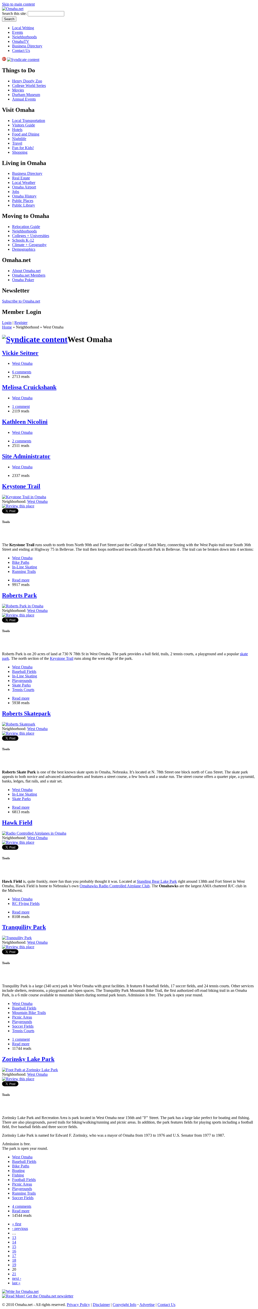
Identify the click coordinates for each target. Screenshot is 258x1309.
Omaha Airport (24, 187)
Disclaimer (101, 1304)
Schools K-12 (23, 240)
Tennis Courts (23, 690)
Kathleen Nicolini (25, 421)
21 (14, 1274)
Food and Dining (25, 134)
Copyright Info (124, 1304)
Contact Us (21, 50)
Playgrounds (22, 680)
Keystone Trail (21, 486)
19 (14, 1265)
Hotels (17, 129)
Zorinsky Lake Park (28, 1059)
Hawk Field (17, 822)
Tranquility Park (24, 927)
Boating (18, 1170)
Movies (18, 90)
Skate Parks (21, 685)
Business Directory (27, 46)
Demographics (23, 249)
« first (16, 1224)
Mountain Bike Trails (29, 1012)
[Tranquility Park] (17, 938)
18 (14, 1260)
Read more (20, 580)
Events (17, 32)
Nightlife (19, 139)
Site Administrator (26, 456)
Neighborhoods (24, 37)
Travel (17, 143)
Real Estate (21, 178)
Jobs (15, 191)
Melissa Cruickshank (29, 387)
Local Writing (23, 28)
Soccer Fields (23, 1026)
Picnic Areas (22, 1017)
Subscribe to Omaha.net (21, 301)
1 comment (21, 406)
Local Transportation (28, 120)
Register (20, 322)
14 (14, 1242)
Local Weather (23, 182)
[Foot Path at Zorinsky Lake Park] (30, 1070)
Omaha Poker (23, 280)
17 (14, 1256)
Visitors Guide (23, 125)
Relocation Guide (26, 226)
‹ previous (20, 1228)
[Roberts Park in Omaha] (22, 606)
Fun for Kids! (23, 148)
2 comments (21, 441)
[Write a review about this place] (18, 506)
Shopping (19, 152)
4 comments (21, 1206)
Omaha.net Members (28, 275)
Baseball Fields (24, 671)
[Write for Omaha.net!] (20, 1291)
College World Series (29, 85)
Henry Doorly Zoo (27, 81)
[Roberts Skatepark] (18, 724)
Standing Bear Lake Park (157, 881)
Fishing (18, 1175)
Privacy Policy (78, 1304)
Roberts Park (19, 595)
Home (7, 327)
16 (14, 1251)
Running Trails (24, 571)
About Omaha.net (26, 271)
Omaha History (24, 196)
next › (16, 1278)
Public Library (23, 205)
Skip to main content (18, 4)
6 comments (21, 372)
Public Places (22, 201)
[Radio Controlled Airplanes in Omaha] (34, 833)
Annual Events (24, 99)
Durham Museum (26, 94)
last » (16, 1283)
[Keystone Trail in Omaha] (24, 497)
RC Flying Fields (26, 903)
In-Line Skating (24, 567)
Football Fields (24, 1179)
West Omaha (22, 363)
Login (7, 322)
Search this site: (15, 13)
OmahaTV (20, 41)
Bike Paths (20, 562)
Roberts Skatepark (26, 713)
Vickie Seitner (20, 353)
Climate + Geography (29, 245)
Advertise (147, 1304)
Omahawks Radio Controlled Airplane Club (115, 886)
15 (14, 1247)
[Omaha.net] (12, 9)
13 (14, 1237)
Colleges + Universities (30, 236)
